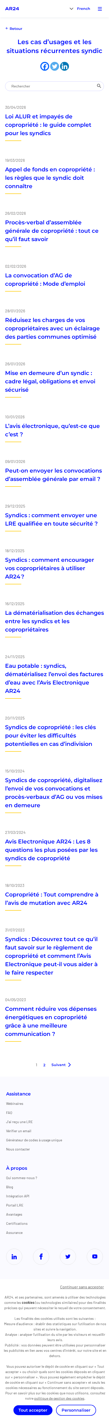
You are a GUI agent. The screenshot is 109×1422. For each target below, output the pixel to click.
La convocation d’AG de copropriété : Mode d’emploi (45, 279)
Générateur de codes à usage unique (34, 1140)
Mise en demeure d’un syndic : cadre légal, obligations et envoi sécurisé (50, 381)
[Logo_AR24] (12, 8)
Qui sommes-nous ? (21, 1178)
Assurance (14, 1232)
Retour (15, 28)
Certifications (17, 1223)
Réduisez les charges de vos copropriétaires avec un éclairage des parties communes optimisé (52, 328)
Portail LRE (14, 1205)
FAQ (9, 1112)
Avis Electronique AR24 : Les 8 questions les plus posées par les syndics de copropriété (51, 850)
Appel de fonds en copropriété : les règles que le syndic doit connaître (50, 178)
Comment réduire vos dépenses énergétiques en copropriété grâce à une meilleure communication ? (51, 1021)
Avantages (14, 1214)
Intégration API (17, 1196)
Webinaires (14, 1103)
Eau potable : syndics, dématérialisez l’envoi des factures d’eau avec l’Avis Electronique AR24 (54, 678)
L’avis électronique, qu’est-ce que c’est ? (52, 430)
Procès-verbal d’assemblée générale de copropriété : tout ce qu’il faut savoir (52, 231)
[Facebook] (44, 66)
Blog (9, 1187)
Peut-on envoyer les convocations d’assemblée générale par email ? (53, 474)
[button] (84, 8)
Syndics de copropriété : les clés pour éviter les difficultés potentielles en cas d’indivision (50, 735)
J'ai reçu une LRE (19, 1122)
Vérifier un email (18, 1131)
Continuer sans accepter (82, 1286)
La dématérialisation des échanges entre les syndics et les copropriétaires (54, 621)
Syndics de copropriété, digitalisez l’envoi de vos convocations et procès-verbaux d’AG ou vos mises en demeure (53, 793)
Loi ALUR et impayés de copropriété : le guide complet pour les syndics (48, 125)
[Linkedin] (64, 66)
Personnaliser (76, 1410)
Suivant (58, 1065)
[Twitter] (54, 66)
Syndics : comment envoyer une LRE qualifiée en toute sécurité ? (51, 519)
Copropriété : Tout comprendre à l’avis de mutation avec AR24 (51, 898)
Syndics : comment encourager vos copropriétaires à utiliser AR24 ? (49, 568)
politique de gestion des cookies (59, 1398)
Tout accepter (33, 1410)
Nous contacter (18, 1149)
